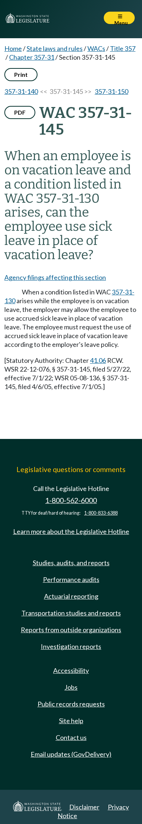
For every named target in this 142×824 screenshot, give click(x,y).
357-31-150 (111, 91)
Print (21, 74)
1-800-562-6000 (71, 500)
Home (13, 48)
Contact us (71, 737)
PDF (19, 112)
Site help (71, 721)
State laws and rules (55, 48)
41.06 (98, 360)
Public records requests (71, 704)
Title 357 (122, 48)
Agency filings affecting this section (55, 277)
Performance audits (71, 579)
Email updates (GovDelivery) (71, 754)
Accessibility (71, 670)
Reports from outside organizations (71, 630)
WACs (96, 48)
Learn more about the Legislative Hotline (71, 531)
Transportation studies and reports (71, 613)
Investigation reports (71, 646)
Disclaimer (84, 807)
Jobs (71, 687)
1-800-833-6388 (101, 513)
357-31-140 (21, 91)
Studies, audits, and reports (71, 563)
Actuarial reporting (71, 596)
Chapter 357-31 (31, 57)
